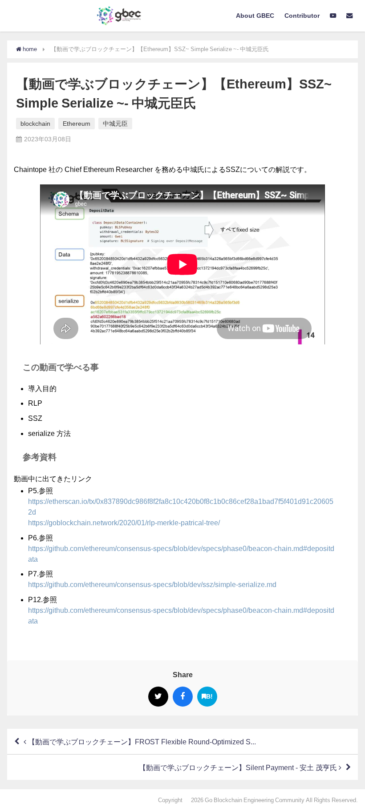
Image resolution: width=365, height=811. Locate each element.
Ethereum (76, 123)
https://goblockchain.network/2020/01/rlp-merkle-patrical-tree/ (124, 522)
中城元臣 (115, 123)
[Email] (349, 16)
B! (209, 696)
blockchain (35, 123)
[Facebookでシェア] (183, 697)
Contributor (302, 15)
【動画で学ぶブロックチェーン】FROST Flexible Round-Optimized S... (141, 741)
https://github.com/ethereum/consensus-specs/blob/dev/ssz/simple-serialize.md (152, 584)
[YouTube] (333, 16)
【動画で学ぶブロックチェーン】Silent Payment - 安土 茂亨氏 (239, 767)
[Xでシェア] (158, 697)
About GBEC (255, 15)
